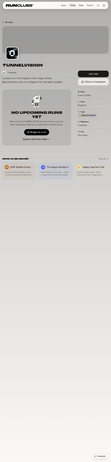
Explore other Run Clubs (35, 139)
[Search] (98, 5)
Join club (93, 74)
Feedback (101, 456)
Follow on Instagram (95, 82)
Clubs (73, 5)
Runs (63, 5)
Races (90, 5)
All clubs (9, 22)
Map (81, 5)
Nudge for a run (38, 132)
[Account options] (104, 5)
